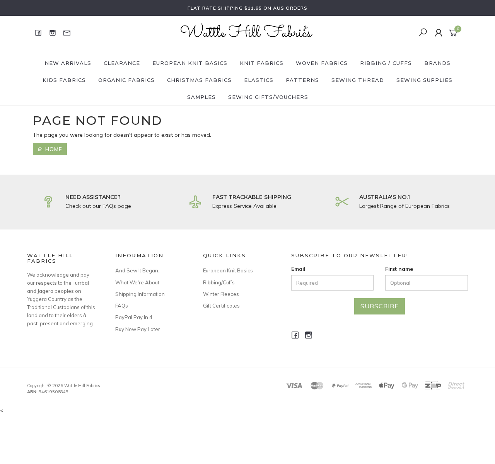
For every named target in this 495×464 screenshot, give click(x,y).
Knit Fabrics (261, 63)
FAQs (121, 306)
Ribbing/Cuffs (219, 282)
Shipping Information (140, 294)
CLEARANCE (122, 63)
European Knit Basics (189, 63)
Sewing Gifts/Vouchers (268, 97)
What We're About (137, 282)
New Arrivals (67, 63)
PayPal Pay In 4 (133, 317)
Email (298, 268)
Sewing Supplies (424, 80)
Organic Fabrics (126, 80)
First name (399, 268)
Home (52, 149)
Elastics (258, 80)
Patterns (302, 80)
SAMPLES (201, 97)
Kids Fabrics (64, 80)
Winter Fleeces (221, 294)
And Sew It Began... (138, 270)
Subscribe (379, 306)
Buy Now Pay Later (137, 329)
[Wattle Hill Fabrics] (246, 32)
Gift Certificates (221, 306)
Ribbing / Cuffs (386, 63)
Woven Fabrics (322, 63)
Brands (437, 63)
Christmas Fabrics (199, 80)
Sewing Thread (357, 80)
